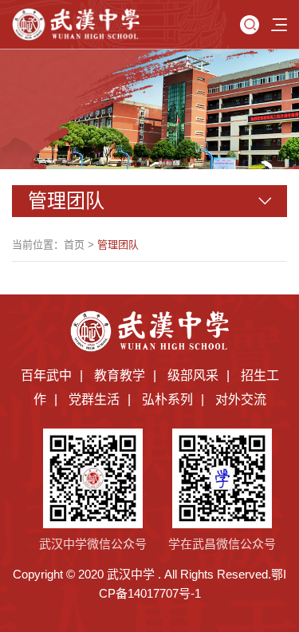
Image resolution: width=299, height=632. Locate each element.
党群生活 (94, 399)
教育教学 (119, 375)
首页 (74, 245)
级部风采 (192, 375)
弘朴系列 (167, 399)
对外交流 (240, 399)
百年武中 (46, 375)
